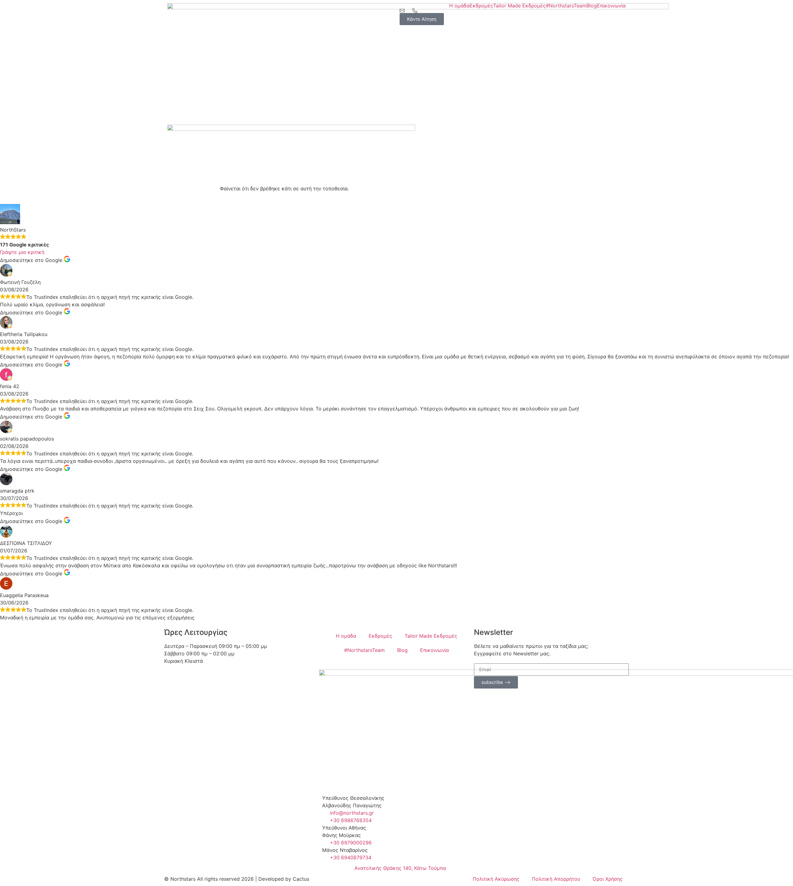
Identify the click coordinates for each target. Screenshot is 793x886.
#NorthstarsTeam (566, 5)
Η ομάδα (459, 5)
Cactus (301, 879)
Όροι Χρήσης (608, 879)
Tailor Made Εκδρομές (519, 5)
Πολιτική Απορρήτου (556, 879)
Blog (591, 5)
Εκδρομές (481, 5)
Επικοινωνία (611, 5)
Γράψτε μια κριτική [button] (22, 252)
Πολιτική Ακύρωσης (496, 879)
